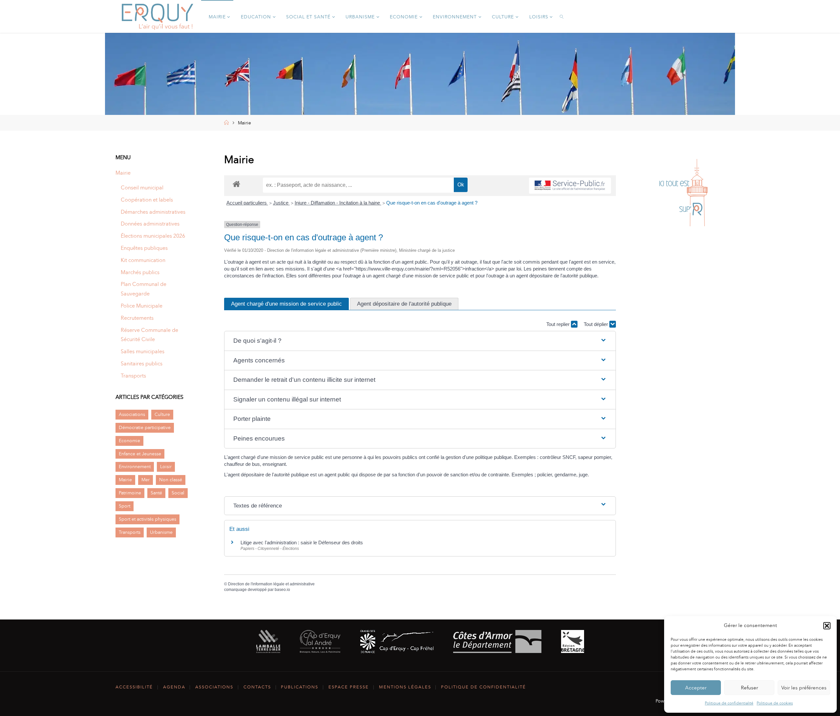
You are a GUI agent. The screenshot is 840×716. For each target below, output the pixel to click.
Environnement (135, 466)
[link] (562, 16)
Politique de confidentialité (729, 703)
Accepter (695, 688)
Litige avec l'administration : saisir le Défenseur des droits (302, 542)
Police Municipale (141, 306)
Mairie (123, 173)
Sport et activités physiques (147, 519)
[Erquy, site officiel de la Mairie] (157, 16)
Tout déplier (596, 324)
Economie (129, 441)
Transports (133, 376)
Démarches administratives (153, 212)
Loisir (166, 466)
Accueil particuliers (247, 203)
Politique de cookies (775, 703)
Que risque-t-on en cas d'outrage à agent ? (431, 203)
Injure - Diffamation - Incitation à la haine (338, 203)
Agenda (174, 686)
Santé (156, 493)
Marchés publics (140, 272)
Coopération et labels (147, 200)
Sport (124, 506)
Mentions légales (405, 686)
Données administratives (150, 224)
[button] (827, 625)
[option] (683, 193)
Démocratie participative (145, 427)
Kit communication (143, 260)
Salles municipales (142, 351)
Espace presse (348, 686)
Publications (299, 686)
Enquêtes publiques (144, 248)
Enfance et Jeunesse (140, 454)
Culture (162, 414)
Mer (145, 480)
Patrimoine (130, 493)
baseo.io (282, 589)
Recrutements (137, 318)
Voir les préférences (804, 688)
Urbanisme (161, 532)
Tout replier (558, 324)
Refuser (749, 688)
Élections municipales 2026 (153, 236)
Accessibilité (134, 686)
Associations (132, 414)
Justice (281, 203)
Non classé (170, 480)
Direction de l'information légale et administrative (271, 584)
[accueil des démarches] (236, 184)
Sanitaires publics (141, 363)
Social (178, 493)
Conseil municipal (142, 187)
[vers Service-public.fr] (570, 186)
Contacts (257, 686)
